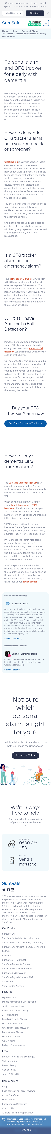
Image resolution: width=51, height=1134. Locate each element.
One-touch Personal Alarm (15, 1028)
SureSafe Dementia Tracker (24, 423)
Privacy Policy (9, 1065)
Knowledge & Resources (14, 1104)
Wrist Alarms (8, 1041)
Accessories (8, 982)
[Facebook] (8, 889)
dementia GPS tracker (21, 279)
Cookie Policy (9, 1070)
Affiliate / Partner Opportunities (18, 1113)
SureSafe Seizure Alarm (14, 973)
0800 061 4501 (28, 845)
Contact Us (8, 1108)
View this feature (11, 639)
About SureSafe (10, 1095)
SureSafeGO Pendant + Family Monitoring (23, 947)
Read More (37, 1124)
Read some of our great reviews (18, 1091)
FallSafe (6, 951)
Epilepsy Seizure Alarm (13, 1045)
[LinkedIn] (12, 889)
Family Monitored (20, 505)
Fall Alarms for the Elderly (15, 1010)
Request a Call (24, 755)
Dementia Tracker (11, 1037)
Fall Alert (6, 956)
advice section (30, 582)
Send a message (27, 861)
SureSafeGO (8, 934)
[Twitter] (3, 889)
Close (29, 1131)
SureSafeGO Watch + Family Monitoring (22, 943)
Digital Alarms (9, 997)
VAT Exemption (10, 1061)
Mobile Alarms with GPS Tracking (19, 1002)
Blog (4, 1087)
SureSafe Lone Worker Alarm (17, 969)
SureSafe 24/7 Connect (14, 960)
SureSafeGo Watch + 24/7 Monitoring (21, 938)
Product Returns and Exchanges (18, 1057)
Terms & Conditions (12, 1074)
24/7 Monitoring (10, 1015)
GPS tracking (11, 162)
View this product (12, 670)
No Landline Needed (12, 1024)
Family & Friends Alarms (14, 1019)
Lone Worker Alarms (12, 1032)
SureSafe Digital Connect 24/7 (17, 977)
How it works (9, 1100)
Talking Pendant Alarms (14, 1006)
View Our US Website (13, 986)
